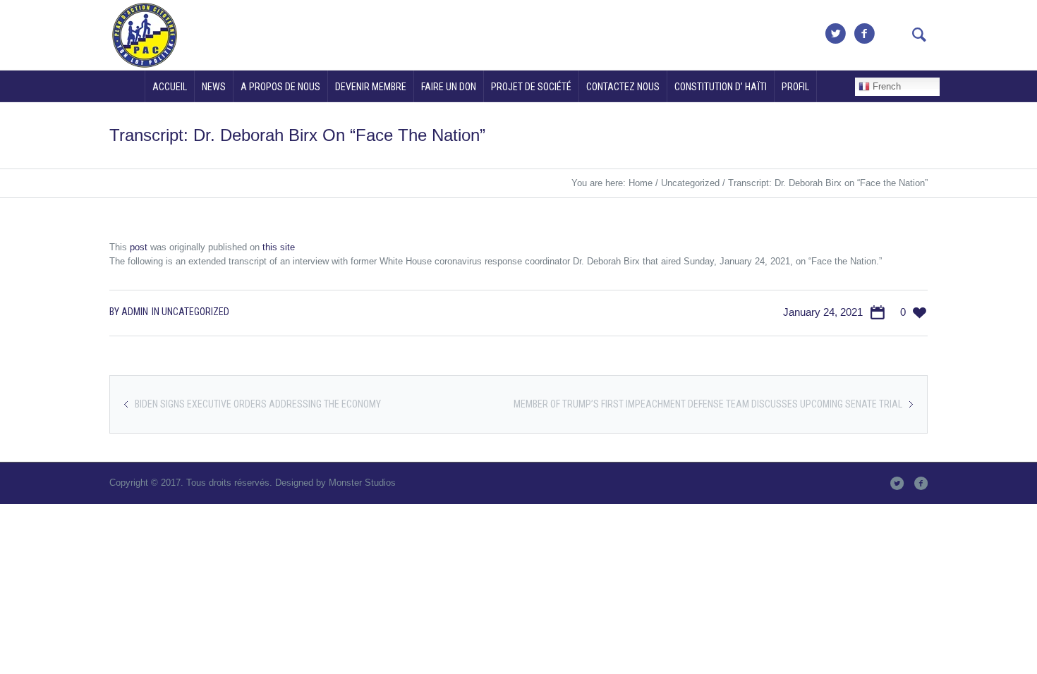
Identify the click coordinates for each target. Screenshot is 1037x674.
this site (278, 247)
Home (641, 183)
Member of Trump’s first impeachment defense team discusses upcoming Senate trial (708, 404)
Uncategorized (690, 183)
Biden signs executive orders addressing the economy (258, 404)
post (138, 247)
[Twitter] (835, 33)
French (885, 86)
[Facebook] (864, 33)
